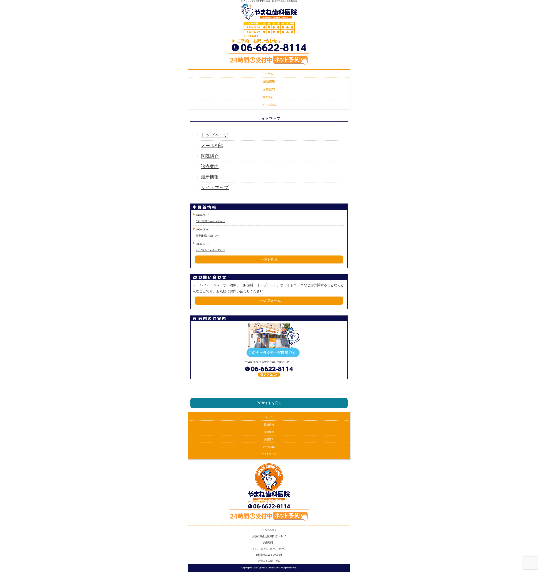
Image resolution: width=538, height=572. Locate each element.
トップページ (214, 135)
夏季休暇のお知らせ (207, 235)
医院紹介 (210, 156)
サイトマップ (215, 187)
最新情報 (210, 176)
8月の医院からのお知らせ (210, 221)
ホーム (269, 417)
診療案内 (210, 166)
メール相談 (212, 145)
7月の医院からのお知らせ (210, 250)
